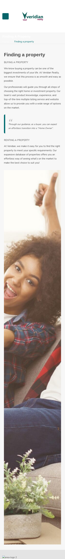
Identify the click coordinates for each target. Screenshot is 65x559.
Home (5, 41)
